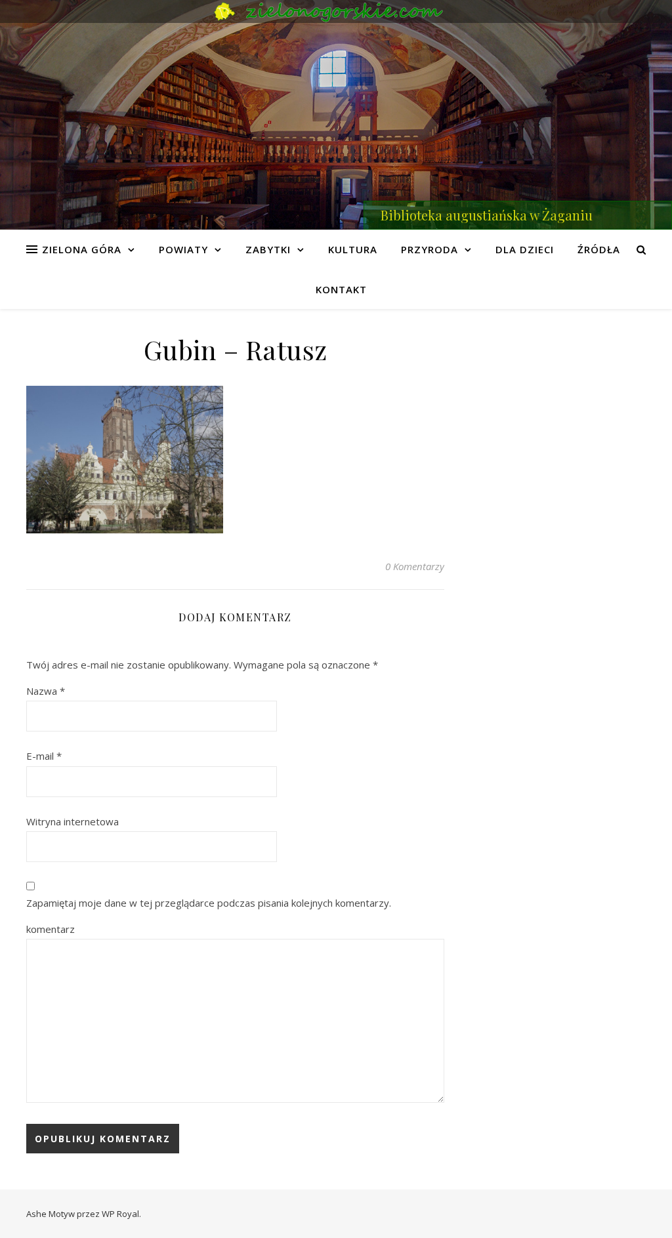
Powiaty (183, 249)
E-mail (44, 755)
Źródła (599, 249)
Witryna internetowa (72, 821)
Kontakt (341, 289)
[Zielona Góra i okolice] (336, 11)
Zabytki (268, 249)
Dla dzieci (524, 249)
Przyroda (429, 249)
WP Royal (120, 1214)
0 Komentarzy (414, 566)
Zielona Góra (81, 249)
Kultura (352, 249)
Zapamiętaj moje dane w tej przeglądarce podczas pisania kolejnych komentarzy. (208, 902)
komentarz (50, 929)
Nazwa (45, 690)
